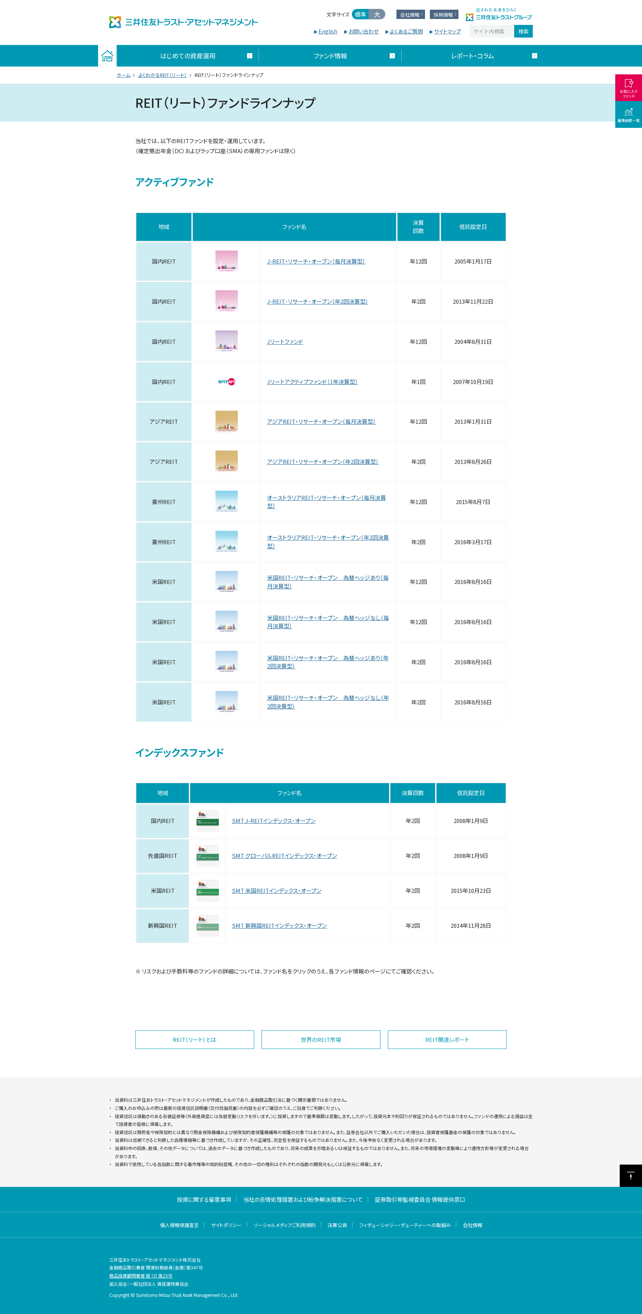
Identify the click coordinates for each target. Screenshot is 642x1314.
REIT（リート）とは (194, 1039)
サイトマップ (447, 31)
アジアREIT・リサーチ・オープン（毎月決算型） (321, 421)
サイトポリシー (226, 1225)
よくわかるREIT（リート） (162, 74)
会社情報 (472, 1225)
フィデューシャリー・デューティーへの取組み (405, 1225)
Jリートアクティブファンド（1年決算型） (312, 381)
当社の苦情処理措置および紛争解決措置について (303, 1199)
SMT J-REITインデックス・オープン (273, 820)
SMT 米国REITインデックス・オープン (276, 890)
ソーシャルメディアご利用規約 (284, 1225)
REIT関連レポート (447, 1039)
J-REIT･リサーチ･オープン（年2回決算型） (318, 301)
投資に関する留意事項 (204, 1199)
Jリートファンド (285, 341)
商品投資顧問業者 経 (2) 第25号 (140, 1275)
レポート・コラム (472, 55)
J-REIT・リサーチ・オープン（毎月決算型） (316, 261)
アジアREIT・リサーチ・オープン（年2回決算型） (323, 461)
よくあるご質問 (406, 31)
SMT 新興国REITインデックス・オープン (279, 925)
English (327, 31)
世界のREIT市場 (321, 1039)
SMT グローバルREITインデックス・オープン (284, 855)
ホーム (123, 74)
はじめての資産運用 (187, 55)
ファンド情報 (330, 55)
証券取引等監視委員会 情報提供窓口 (420, 1199)
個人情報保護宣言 (179, 1225)
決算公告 (337, 1225)
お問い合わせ (363, 31)
